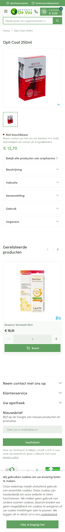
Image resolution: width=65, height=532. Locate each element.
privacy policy (11, 457)
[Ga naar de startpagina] (21, 12)
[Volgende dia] (57, 249)
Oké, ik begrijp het (32, 524)
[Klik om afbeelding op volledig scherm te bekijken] (32, 77)
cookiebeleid (49, 514)
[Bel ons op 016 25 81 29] (36, 11)
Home (6, 30)
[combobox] (28, 20)
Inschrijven (32, 442)
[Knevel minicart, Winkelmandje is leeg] (44, 11)
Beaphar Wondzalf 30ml (18, 324)
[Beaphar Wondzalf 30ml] (32, 291)
